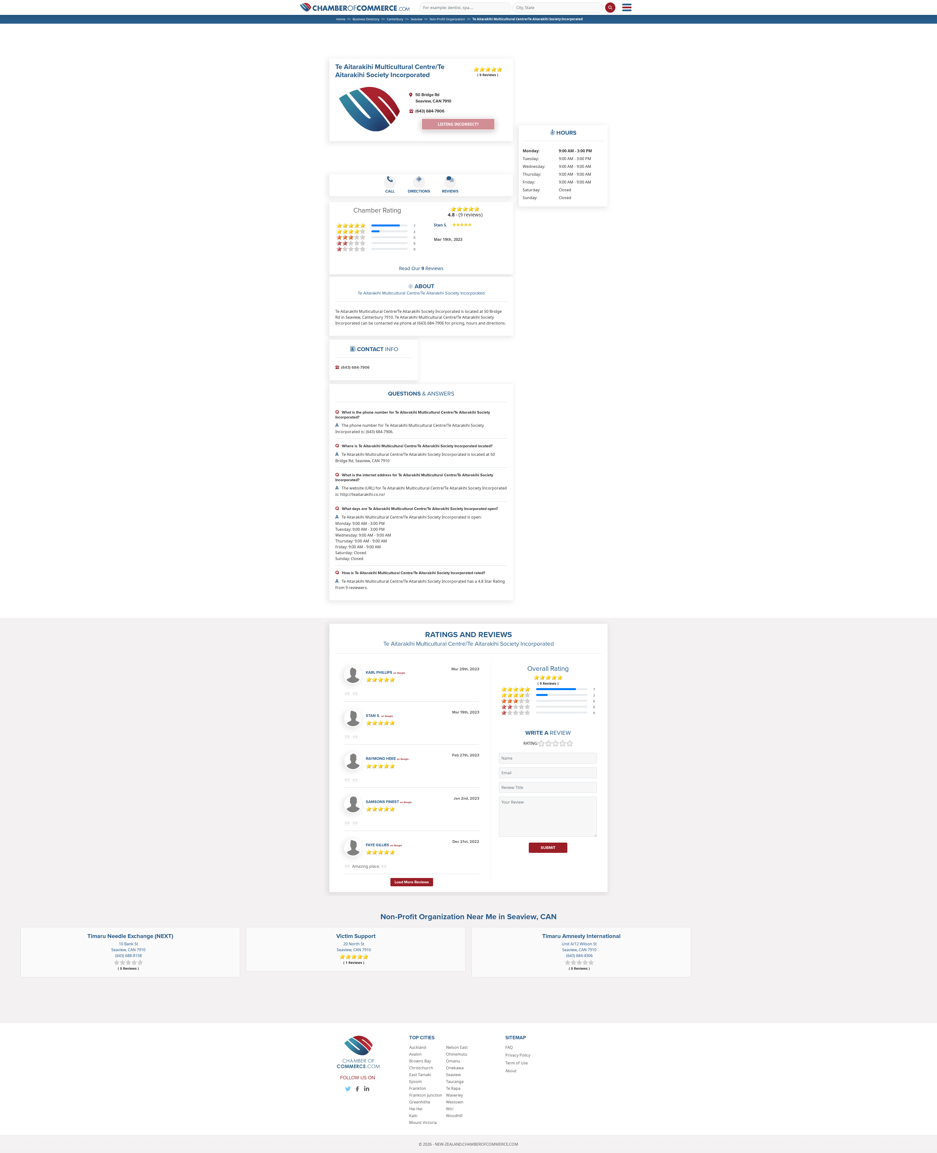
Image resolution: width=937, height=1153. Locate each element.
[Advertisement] (470, 44)
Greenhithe (419, 1102)
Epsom (415, 1081)
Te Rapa (453, 1088)
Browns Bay (420, 1061)
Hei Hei (415, 1109)
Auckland (417, 1047)
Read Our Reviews (421, 268)
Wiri (449, 1109)
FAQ (509, 1047)
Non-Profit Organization (447, 19)
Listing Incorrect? (458, 124)
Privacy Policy (517, 1055)
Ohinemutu (456, 1054)
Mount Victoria (423, 1122)
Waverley (454, 1095)
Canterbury (395, 19)
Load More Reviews (412, 882)
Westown (454, 1102)
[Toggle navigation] (626, 7)
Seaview (416, 19)
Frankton (417, 1088)
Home (340, 19)
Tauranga (455, 1081)
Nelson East (457, 1047)
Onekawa (455, 1068)
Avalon (415, 1054)
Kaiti (413, 1115)
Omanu (453, 1061)
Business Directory (366, 19)
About (511, 1070)
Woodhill (454, 1115)
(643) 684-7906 (429, 111)
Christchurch (421, 1068)
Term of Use (516, 1063)
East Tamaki (420, 1074)
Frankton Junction (425, 1095)
